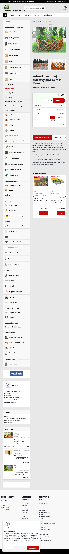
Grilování (11, 286)
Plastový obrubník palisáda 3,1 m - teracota (19, 441)
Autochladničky (13, 275)
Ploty (10, 79)
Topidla (11, 297)
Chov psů (12, 347)
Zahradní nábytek (15, 185)
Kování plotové (10, 110)
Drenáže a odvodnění (16, 226)
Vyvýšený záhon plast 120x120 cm (56, 201)
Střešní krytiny (13, 136)
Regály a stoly (13, 252)
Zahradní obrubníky (15, 169)
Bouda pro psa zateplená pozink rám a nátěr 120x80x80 (21, 457)
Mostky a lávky (14, 55)
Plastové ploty (9, 89)
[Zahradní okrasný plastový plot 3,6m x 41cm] (49, 40)
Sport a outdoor (14, 302)
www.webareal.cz (20, 551)
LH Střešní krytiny (6, 509)
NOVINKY (7, 416)
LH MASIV (3, 503)
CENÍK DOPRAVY (27, 15)
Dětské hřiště (13, 210)
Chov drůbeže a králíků (16, 343)
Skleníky (11, 130)
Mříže (10, 61)
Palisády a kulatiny (15, 67)
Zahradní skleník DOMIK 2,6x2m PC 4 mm (21, 473)
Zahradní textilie (14, 175)
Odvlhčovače (12, 231)
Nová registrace (61, 1)
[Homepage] (5, 15)
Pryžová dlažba (14, 237)
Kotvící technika (14, 50)
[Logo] (14, 8)
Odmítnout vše (19, 548)
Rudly (9, 258)
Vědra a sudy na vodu (15, 164)
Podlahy (11, 115)
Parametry (57, 137)
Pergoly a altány (14, 73)
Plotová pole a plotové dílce (14, 101)
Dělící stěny (12, 32)
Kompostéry (12, 44)
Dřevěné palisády (10, 93)
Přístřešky (12, 317)
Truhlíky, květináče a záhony (18, 141)
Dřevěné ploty (9, 84)
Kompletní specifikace (42, 137)
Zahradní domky (14, 312)
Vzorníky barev (13, 364)
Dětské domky (13, 205)
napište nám (11, 402)
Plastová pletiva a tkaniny (13, 106)
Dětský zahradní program (17, 216)
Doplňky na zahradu (15, 38)
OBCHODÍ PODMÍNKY (15, 15)
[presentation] (34, 40)
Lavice (11, 190)
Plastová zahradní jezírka (13, 327)
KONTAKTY (37, 15)
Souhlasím (33, 548)
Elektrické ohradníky (15, 337)
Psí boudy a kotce (15, 120)
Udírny (11, 146)
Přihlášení (51, 1)
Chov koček (12, 353)
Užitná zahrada (14, 158)
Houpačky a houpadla (16, 292)
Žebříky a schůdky (13, 264)
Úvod (33, 21)
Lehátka (11, 195)
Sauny (11, 125)
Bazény (11, 281)
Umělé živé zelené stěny (16, 152)
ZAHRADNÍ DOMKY (46, 15)
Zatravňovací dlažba (16, 242)
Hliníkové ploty (9, 97)
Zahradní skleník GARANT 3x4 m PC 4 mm (40, 200)
